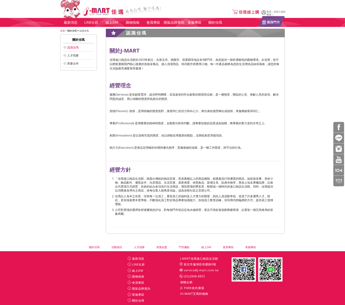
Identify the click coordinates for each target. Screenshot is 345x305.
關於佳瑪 (94, 247)
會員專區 (228, 247)
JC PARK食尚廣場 (192, 288)
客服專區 (250, 247)
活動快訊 (116, 247)
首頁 (62, 30)
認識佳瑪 (84, 30)
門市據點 (184, 247)
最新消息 (138, 259)
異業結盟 (161, 247)
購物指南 (138, 276)
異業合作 (73, 63)
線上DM (206, 247)
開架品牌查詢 (141, 288)
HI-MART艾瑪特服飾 (194, 294)
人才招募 (73, 55)
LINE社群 (138, 264)
